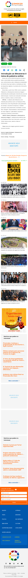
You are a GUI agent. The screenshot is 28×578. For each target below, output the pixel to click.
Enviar (14, 502)
